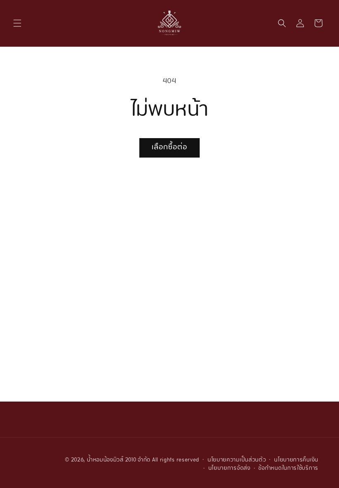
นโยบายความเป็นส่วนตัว (237, 460)
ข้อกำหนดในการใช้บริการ (288, 469)
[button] (17, 23)
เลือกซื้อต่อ (169, 147)
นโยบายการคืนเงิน (296, 460)
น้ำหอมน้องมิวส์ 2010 (111, 460)
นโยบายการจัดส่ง (229, 469)
